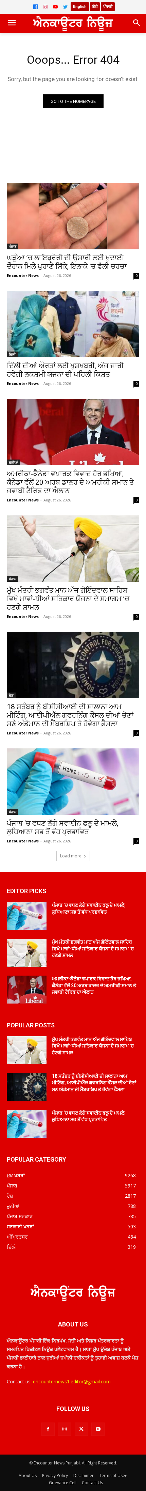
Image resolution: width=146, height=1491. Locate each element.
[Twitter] (65, 7)
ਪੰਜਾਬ (12, 246)
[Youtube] (98, 1429)
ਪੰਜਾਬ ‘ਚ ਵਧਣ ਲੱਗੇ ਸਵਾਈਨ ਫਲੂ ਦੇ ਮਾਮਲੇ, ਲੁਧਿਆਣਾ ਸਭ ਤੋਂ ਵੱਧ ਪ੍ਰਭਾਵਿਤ (62, 827)
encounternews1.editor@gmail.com (72, 1381)
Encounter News (23, 275)
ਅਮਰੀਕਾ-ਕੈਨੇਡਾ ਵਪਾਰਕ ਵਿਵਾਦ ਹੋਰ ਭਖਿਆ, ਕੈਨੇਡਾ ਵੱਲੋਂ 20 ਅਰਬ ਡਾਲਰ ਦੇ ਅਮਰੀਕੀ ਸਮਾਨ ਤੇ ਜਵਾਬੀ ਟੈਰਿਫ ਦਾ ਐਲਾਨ (70, 482)
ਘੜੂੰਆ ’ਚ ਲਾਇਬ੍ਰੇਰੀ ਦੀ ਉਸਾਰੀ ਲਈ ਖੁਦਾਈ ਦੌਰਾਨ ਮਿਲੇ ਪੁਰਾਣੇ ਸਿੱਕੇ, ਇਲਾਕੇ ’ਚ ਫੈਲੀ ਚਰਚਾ (67, 262)
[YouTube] (55, 7)
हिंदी (94, 6)
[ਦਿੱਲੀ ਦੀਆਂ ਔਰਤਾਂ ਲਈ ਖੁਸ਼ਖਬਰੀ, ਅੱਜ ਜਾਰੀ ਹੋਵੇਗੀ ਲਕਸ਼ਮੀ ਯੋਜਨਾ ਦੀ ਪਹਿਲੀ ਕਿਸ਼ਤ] (73, 324)
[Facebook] (35, 7)
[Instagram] (45, 7)
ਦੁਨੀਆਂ (13, 462)
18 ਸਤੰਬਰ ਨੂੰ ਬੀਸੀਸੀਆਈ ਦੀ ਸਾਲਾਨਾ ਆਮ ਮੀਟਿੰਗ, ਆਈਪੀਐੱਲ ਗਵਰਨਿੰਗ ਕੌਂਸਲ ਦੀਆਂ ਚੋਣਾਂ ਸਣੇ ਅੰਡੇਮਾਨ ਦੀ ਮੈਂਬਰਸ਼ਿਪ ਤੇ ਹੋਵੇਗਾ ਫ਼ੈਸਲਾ (70, 715)
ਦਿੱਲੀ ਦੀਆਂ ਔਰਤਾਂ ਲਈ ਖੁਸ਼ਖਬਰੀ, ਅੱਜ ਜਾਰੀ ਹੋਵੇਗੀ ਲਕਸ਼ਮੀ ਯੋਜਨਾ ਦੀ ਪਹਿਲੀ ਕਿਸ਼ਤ (65, 370)
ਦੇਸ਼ (11, 695)
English (80, 6)
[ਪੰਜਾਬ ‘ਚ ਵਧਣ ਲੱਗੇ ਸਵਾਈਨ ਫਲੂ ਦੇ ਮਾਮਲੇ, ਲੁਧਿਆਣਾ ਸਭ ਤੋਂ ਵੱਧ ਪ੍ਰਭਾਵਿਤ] (73, 781)
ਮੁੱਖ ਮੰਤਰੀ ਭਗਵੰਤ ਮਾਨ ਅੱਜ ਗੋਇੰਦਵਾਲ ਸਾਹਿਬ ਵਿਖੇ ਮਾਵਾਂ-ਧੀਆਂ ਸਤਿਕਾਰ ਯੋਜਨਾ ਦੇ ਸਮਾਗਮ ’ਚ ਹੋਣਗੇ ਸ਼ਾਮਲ (68, 598)
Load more (70, 856)
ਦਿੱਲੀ (12, 354)
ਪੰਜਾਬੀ (107, 6)
